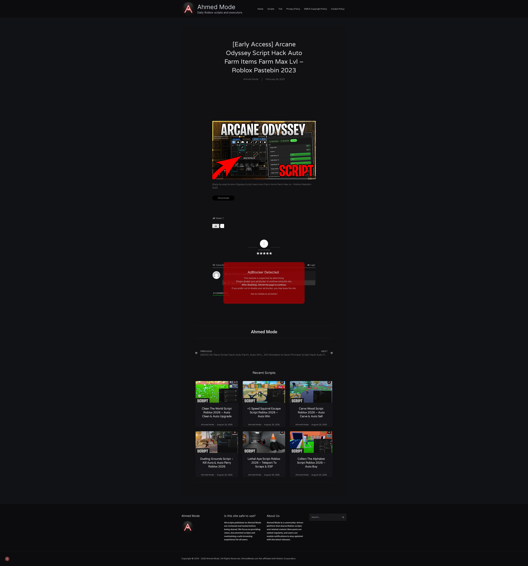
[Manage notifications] (7, 559)
